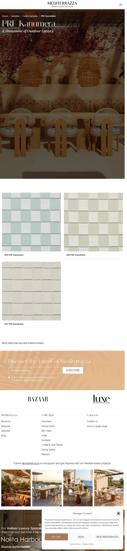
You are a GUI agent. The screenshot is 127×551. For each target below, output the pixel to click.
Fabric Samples (30, 16)
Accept (56, 537)
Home (5, 16)
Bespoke (5, 426)
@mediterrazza (30, 463)
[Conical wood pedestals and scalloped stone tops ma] (78, 488)
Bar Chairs (47, 431)
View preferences (107, 537)
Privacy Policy (88, 544)
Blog (3, 435)
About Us (6, 421)
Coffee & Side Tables (52, 445)
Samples (15, 16)
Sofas (44, 435)
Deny (81, 537)
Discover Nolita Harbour (15, 546)
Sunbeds (46, 440)
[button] (118, 513)
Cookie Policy (75, 544)
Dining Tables (48, 449)
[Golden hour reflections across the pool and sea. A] (47, 488)
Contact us (92, 421)
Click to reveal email (97, 426)
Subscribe (73, 370)
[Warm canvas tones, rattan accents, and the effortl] (16, 488)
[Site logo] (62, 4)
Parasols (46, 454)
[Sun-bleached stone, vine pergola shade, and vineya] (109, 488)
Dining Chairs (48, 426)
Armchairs (47, 421)
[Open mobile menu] (121, 5)
